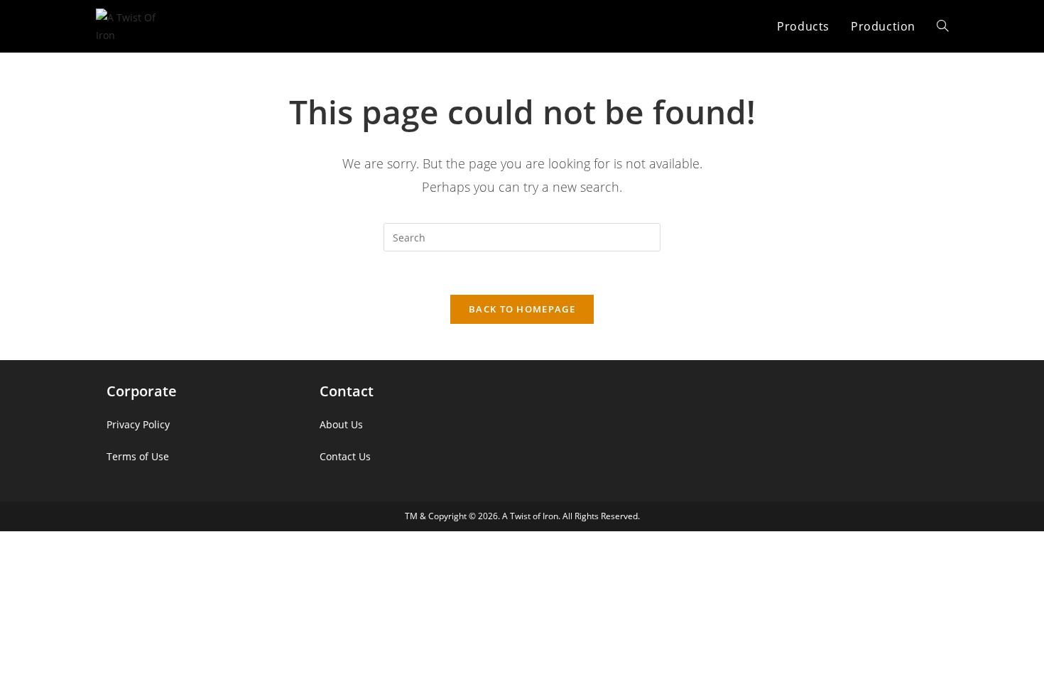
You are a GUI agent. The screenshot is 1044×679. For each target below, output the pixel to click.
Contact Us (345, 456)
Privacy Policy (138, 424)
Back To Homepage (522, 309)
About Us (341, 424)
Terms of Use (138, 456)
